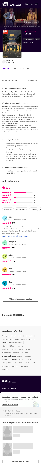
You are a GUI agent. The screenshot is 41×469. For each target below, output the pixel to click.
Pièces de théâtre (28, 26)
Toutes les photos (33, 22)
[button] (20, 461)
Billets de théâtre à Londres (11, 26)
